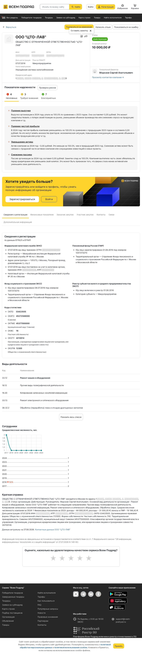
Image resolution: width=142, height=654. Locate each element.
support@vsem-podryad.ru (123, 620)
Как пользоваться (46, 601)
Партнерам (43, 621)
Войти (90, 7)
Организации (8, 617)
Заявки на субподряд (12, 605)
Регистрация (107, 7)
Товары (5, 625)
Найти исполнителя (47, 593)
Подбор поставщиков (12, 613)
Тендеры (6, 601)
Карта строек (8, 609)
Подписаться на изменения (79, 27)
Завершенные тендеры (13, 597)
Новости (41, 613)
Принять (119, 646)
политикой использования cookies (70, 647)
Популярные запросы (48, 609)
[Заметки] (81, 36)
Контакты (42, 625)
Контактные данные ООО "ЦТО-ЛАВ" (52, 529)
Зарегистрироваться (22, 199)
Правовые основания (48, 617)
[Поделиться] (86, 36)
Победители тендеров (12, 593)
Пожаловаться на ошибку (126, 27)
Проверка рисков (47, 87)
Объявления (8, 621)
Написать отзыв (103, 27)
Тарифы (41, 597)
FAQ (39, 605)
